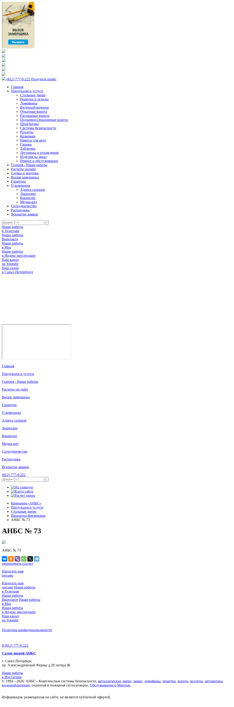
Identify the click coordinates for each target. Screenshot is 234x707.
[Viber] (17, 559)
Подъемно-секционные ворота (44, 120)
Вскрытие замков (24, 214)
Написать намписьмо (13, 573)
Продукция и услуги (27, 91)
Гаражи (26, 144)
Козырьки (27, 136)
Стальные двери (32, 95)
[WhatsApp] (24, 559)
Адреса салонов (32, 190)
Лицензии (28, 194)
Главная (17, 87)
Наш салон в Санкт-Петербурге (17, 270)
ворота (183, 681)
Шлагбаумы (29, 124)
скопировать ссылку (17, 563)
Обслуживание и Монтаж (110, 685)
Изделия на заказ (33, 157)
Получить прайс (43, 79)
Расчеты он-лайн (15, 389)
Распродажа (20, 210)
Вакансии (27, 198)
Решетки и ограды (34, 99)
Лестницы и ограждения (39, 153)
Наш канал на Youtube (10, 262)
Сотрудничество (24, 206)
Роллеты (26, 132)
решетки (169, 681)
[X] (30, 559)
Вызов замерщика (25, 177)
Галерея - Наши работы (29, 165)
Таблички (27, 148)
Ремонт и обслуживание (39, 161)
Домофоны (28, 103)
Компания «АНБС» (26, 503)
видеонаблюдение (16, 685)
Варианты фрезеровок (28, 516)
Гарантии (18, 181)
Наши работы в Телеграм (12, 229)
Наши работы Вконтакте (12, 237)
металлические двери (114, 681)
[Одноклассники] (11, 559)
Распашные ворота (34, 116)
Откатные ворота (33, 111)
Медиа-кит (28, 202)
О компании (20, 185)
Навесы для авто (33, 140)
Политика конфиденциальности (27, 630)
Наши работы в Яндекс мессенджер (18, 254)
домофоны (152, 681)
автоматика (214, 681)
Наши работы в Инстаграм (12, 675)
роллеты (196, 681)
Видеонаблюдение (34, 107)
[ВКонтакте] (4, 559)
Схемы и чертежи (25, 173)
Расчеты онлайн (23, 169)
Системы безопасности (38, 128)
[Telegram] (36, 559)
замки (137, 681)
